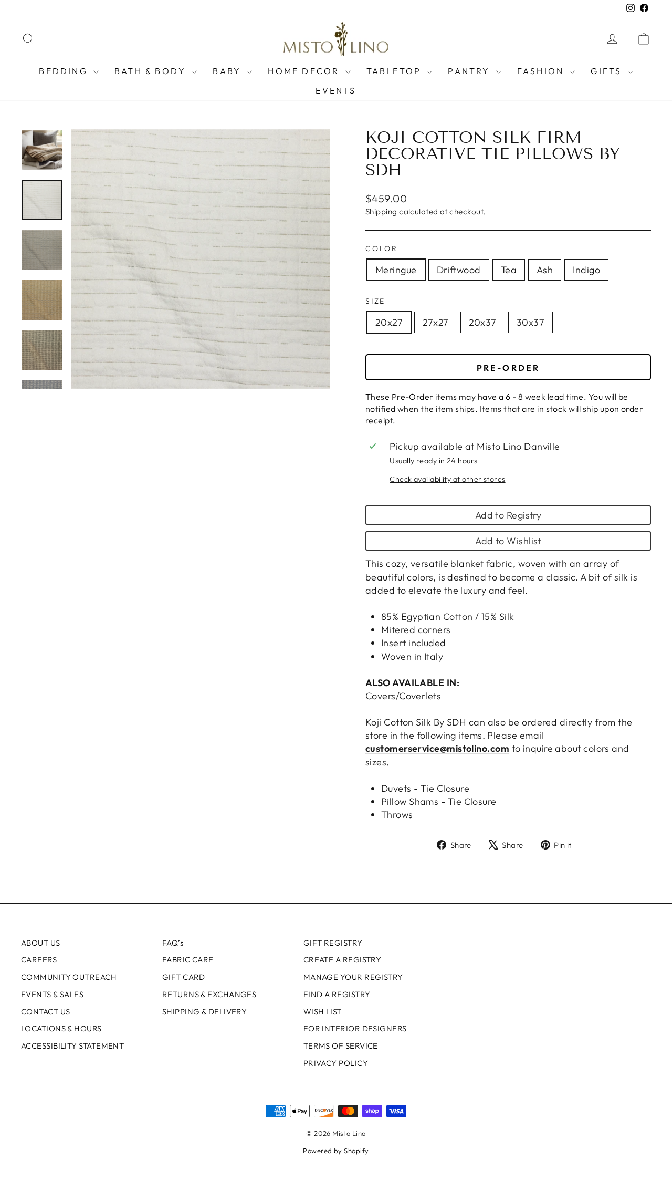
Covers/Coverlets (403, 696)
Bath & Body (151, 71)
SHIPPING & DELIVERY (204, 1012)
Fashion (542, 71)
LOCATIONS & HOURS (61, 1028)
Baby (228, 71)
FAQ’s (172, 943)
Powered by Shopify (336, 1150)
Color (381, 248)
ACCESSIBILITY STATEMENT (72, 1046)
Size (375, 301)
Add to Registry (508, 515)
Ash (545, 270)
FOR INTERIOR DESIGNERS (355, 1028)
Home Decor (305, 71)
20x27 (389, 322)
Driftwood (459, 270)
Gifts (608, 71)
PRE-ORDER (508, 368)
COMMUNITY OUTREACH (69, 977)
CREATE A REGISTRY (342, 960)
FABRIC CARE (188, 960)
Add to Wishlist (508, 541)
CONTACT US (45, 1012)
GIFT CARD (183, 977)
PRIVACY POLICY (335, 1063)
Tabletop (395, 71)
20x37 (483, 322)
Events (336, 90)
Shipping (381, 211)
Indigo (586, 270)
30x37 (530, 322)
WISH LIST (322, 1012)
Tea (509, 270)
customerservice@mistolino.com (437, 748)
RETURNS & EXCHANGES (209, 994)
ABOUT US (40, 943)
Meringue (396, 270)
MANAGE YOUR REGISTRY (353, 977)
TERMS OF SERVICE (340, 1046)
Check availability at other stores (447, 479)
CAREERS (39, 960)
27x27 (435, 322)
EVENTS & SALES (52, 994)
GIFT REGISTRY (333, 943)
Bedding (65, 71)
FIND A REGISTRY (337, 994)
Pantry (470, 71)
